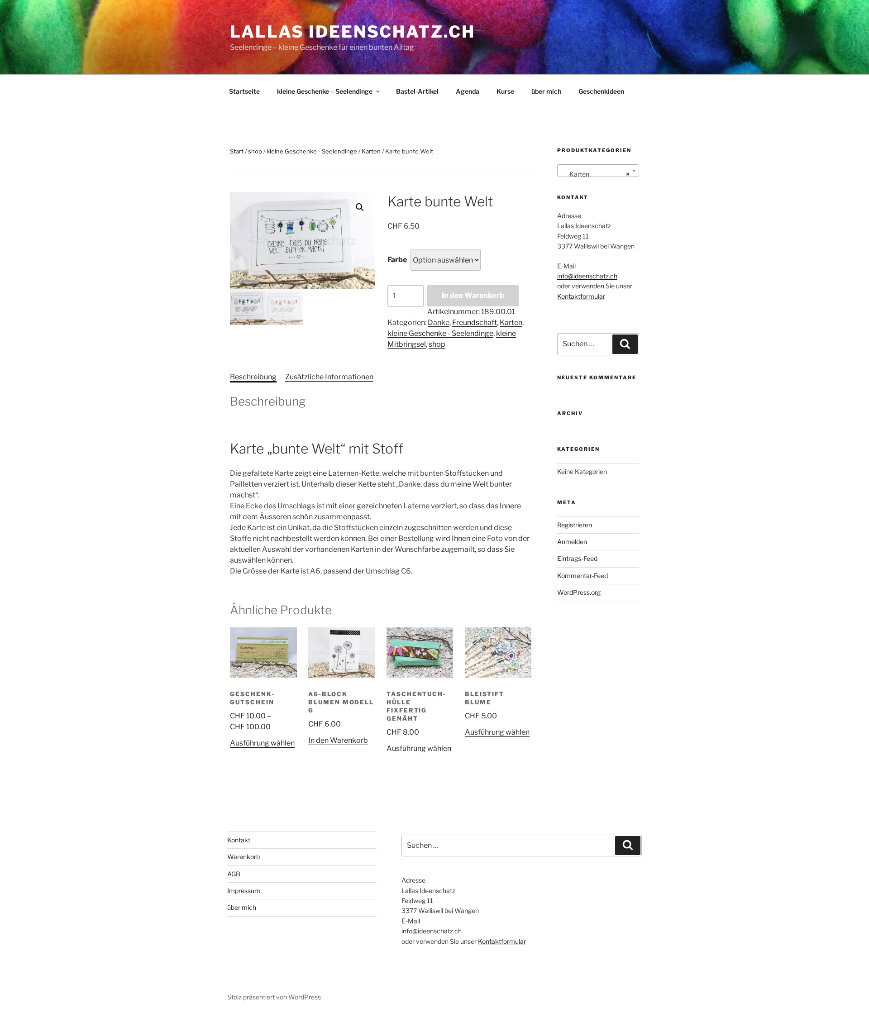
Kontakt (238, 840)
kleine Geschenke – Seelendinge (324, 91)
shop (255, 151)
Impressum (243, 890)
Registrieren (574, 525)
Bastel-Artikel (417, 91)
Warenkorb (243, 856)
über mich (546, 91)
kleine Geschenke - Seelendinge (312, 151)
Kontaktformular (581, 296)
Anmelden (572, 541)
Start (237, 151)
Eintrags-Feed (577, 558)
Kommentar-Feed (582, 575)
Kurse (505, 91)
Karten (371, 151)
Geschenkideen (601, 91)
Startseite (244, 91)
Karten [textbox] (595, 174)
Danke (438, 322)
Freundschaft (474, 322)
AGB (233, 874)
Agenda (467, 91)
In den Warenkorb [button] (338, 740)
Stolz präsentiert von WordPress (274, 997)
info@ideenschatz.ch (587, 276)
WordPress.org (579, 592)
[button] (360, 207)
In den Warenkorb (473, 295)
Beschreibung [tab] (253, 377)
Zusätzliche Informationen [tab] (329, 377)
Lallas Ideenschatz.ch (352, 32)
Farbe (397, 259)
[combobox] (598, 170)
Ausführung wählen (262, 743)
